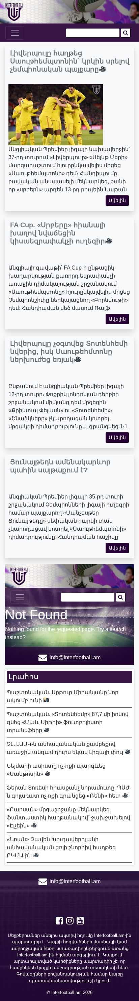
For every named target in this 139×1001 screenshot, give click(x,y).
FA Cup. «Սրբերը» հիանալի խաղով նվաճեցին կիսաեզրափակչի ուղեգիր (58, 233)
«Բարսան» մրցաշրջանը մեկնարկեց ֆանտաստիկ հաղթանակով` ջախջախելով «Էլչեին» (68, 817)
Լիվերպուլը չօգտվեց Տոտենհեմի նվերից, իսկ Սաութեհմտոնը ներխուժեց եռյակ (69, 351)
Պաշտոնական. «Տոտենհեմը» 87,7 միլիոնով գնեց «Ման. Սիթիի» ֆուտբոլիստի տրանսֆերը (68, 722)
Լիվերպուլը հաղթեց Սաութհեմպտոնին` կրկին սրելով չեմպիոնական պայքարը (70, 61)
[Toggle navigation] (14, 33)
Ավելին (117, 200)
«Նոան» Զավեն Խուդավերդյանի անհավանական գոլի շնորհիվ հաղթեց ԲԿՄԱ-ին (61, 847)
